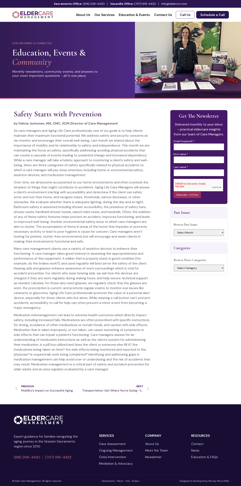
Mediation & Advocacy (116, 463)
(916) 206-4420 (94, 4)
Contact (197, 444)
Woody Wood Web (218, 480)
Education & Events (134, 14)
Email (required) (184, 141)
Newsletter (153, 457)
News (195, 450)
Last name (181, 167)
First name (181, 154)
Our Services (104, 14)
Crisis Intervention (112, 457)
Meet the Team (156, 450)
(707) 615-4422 (145, 4)
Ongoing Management (116, 450)
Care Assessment (112, 444)
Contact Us (163, 14)
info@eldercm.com (174, 4)
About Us (83, 14)
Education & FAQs (204, 457)
